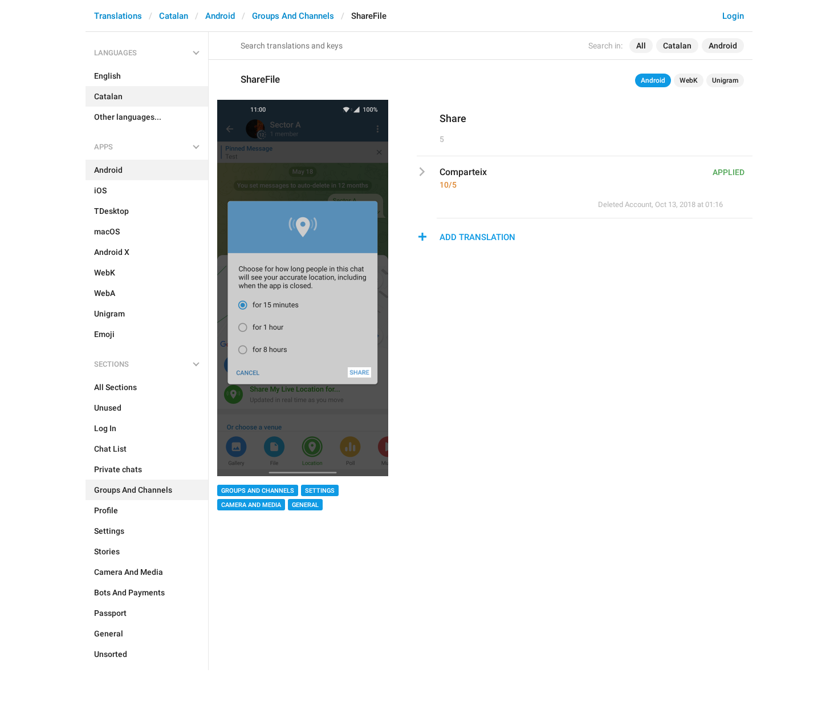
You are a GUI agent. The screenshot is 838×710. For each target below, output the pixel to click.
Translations (118, 16)
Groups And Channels (293, 16)
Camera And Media (251, 505)
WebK (689, 80)
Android (220, 16)
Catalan (173, 16)
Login (733, 16)
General (305, 505)
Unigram (725, 80)
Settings (320, 490)
